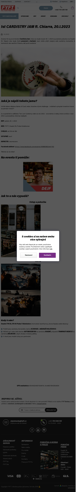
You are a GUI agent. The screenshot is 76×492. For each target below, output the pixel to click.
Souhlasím (46, 255)
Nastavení (28, 255)
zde (50, 249)
